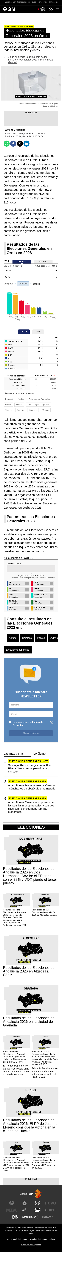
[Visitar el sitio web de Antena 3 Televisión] (11, 1203)
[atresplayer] (51, 9)
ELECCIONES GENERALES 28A (27, 781)
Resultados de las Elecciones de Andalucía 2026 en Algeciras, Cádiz (28, 971)
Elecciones (31, 827)
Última (42, 9)
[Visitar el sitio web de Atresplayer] (31, 1217)
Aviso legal (12, 1239)
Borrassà (9, 399)
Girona (13, 638)
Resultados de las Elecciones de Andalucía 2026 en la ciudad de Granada (28, 1021)
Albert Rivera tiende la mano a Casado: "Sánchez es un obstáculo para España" (32, 787)
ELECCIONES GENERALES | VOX (28, 761)
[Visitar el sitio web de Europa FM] (50, 1210)
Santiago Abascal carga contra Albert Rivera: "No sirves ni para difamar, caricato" (30, 768)
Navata (8, 404)
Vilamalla (33, 410)
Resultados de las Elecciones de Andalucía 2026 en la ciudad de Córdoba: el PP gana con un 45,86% (44, 1162)
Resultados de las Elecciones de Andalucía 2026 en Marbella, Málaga (44, 912)
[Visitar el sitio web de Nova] (50, 1203)
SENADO (43, 261)
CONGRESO (22, 261)
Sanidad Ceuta (55, 2)
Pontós (21, 399)
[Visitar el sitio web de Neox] (37, 1203)
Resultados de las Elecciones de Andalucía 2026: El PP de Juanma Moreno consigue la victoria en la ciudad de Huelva (30, 1125)
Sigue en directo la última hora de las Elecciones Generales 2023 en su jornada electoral (30, 60)
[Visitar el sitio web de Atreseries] (24, 1210)
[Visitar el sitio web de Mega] (11, 1210)
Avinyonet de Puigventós (39, 399)
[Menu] (58, 9)
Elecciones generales (17, 649)
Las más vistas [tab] (14, 753)
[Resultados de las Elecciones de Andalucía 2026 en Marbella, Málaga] (45, 900)
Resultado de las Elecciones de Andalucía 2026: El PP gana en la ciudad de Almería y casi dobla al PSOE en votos (14, 1056)
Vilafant (19, 404)
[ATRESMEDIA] (31, 1194)
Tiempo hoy (42, 2)
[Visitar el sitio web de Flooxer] (47, 1217)
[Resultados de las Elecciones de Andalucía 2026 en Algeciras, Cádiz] (31, 950)
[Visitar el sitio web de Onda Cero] (37, 1210)
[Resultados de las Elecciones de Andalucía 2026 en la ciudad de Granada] (31, 1000)
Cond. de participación (31, 1245)
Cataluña (23, 283)
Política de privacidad (27, 1239)
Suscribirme (31, 733)
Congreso (8, 283)
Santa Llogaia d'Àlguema (38, 404)
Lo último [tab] (39, 753)
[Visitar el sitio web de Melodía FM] (14, 1217)
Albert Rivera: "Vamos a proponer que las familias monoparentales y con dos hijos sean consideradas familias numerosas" (31, 807)
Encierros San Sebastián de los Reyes (20, 2)
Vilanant (8, 410)
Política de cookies (46, 1239)
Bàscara (45, 410)
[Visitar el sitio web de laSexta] (24, 1203)
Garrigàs (20, 410)
